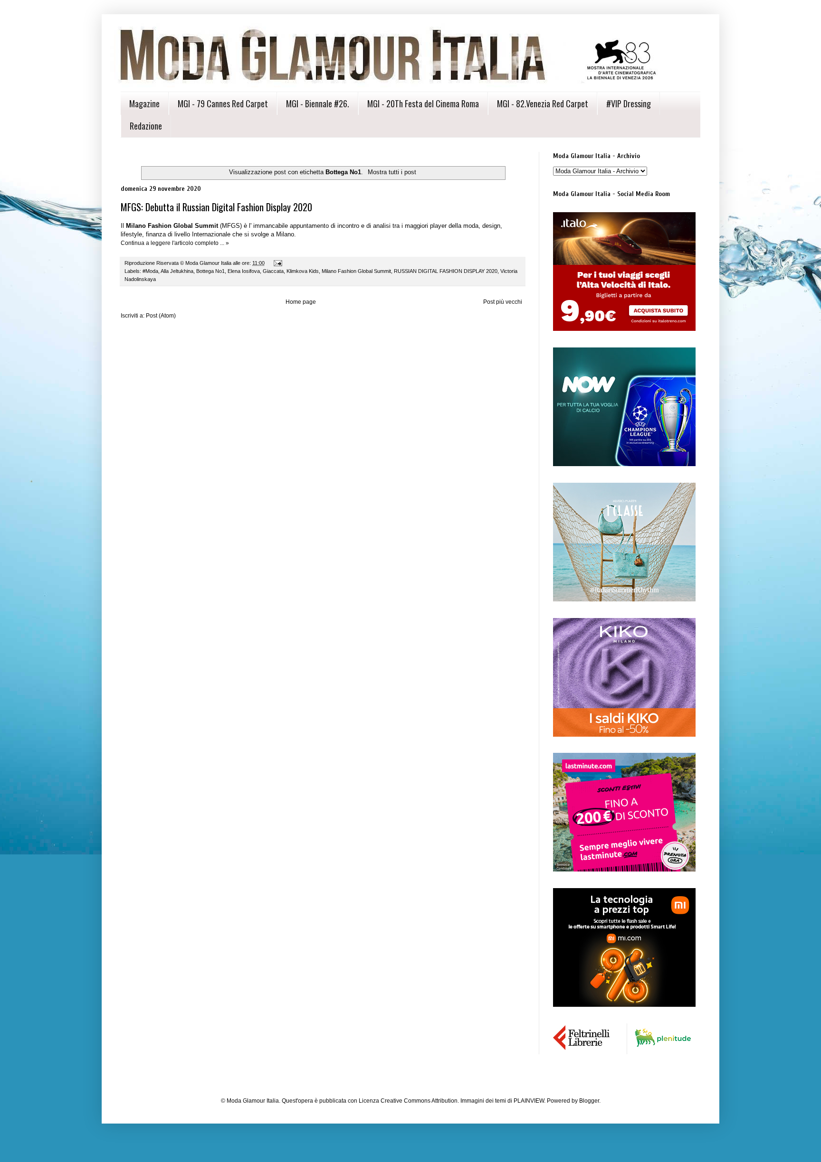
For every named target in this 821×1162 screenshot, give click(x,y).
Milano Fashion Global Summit (356, 271)
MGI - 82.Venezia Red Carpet (542, 103)
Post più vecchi (502, 302)
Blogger (589, 1100)
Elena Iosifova (244, 271)
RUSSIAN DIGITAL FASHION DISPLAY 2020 (445, 271)
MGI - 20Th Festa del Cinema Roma (423, 103)
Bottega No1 (210, 271)
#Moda (150, 271)
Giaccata (273, 271)
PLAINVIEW (529, 1100)
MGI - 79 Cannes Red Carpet (223, 103)
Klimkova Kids (302, 271)
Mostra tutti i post (392, 172)
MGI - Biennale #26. (317, 103)
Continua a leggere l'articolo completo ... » (175, 243)
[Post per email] (277, 263)
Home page (301, 302)
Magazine (144, 103)
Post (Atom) (161, 315)
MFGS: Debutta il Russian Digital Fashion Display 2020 (216, 207)
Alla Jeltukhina (177, 271)
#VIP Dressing (628, 103)
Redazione (146, 126)
